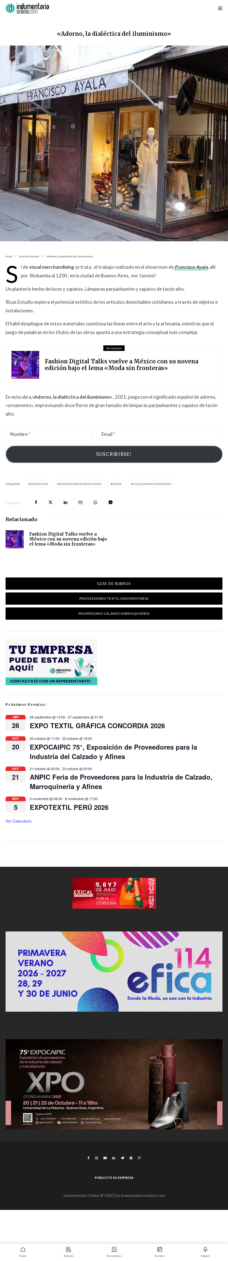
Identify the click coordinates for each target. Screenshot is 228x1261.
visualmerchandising (152, 484)
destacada (39, 484)
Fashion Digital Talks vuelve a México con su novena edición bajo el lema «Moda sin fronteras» (121, 364)
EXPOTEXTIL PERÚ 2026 (69, 807)
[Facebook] (88, 1158)
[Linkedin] (114, 1158)
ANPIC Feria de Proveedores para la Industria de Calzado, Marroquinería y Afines (121, 781)
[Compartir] (36, 502)
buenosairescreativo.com (143, 1195)
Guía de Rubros (114, 583)
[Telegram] (122, 1158)
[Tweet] (50, 502)
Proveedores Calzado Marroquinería (114, 613)
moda (117, 484)
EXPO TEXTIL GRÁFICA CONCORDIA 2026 (97, 725)
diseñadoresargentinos (80, 484)
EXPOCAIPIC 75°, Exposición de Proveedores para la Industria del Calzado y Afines (113, 751)
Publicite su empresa (114, 1177)
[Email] (80, 502)
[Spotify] (131, 1158)
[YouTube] (105, 1158)
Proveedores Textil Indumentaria (114, 598)
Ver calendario (19, 821)
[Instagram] (96, 1158)
